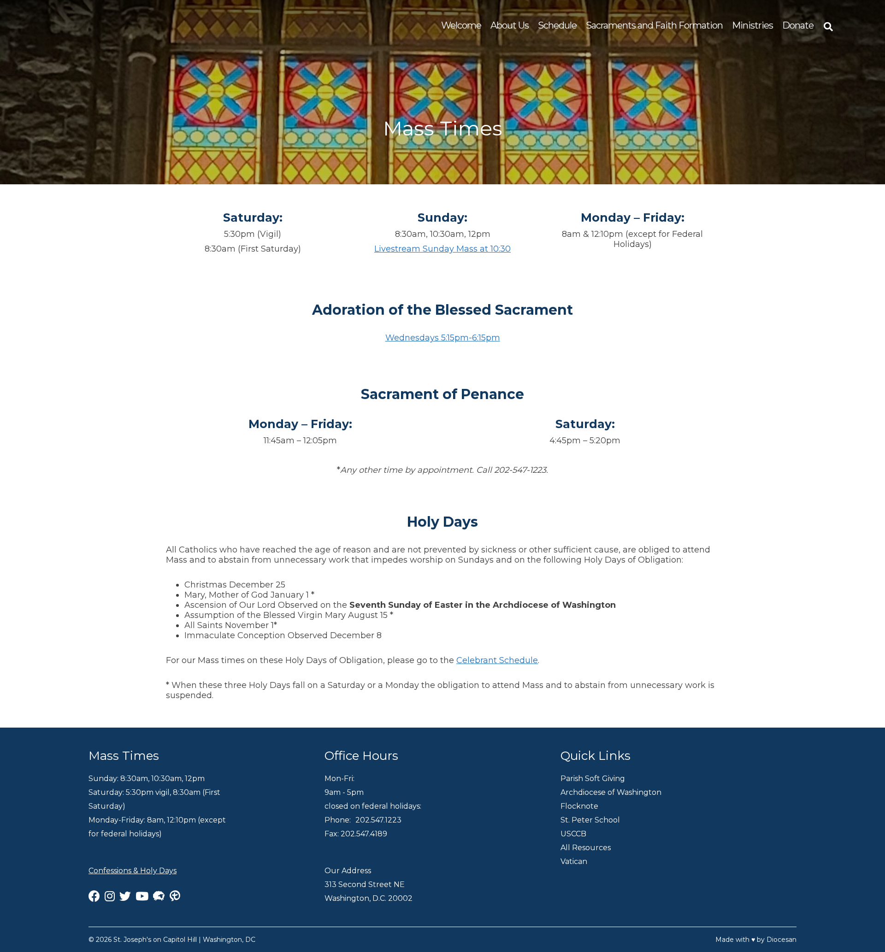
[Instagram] (110, 896)
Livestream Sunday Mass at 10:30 (442, 249)
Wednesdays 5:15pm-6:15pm (442, 338)
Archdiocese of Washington (610, 792)
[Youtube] (142, 896)
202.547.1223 (378, 820)
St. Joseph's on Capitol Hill (155, 939)
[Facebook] (94, 896)
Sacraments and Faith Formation (654, 25)
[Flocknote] (159, 896)
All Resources (585, 847)
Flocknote (579, 806)
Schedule (557, 25)
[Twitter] (125, 896)
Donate (798, 25)
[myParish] (177, 896)
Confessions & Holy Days (132, 870)
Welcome (461, 25)
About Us (509, 25)
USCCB (573, 833)
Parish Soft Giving (592, 778)
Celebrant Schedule (497, 660)
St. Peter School (590, 820)
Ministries (752, 25)
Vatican (573, 861)
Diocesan (781, 939)
